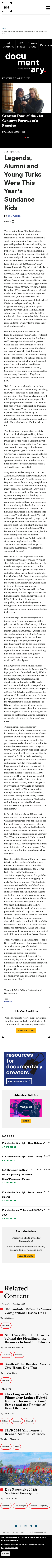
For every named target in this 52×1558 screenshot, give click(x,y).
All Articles (8, 45)
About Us (26, 1532)
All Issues (21, 45)
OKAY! (5, 1553)
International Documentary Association (7, 7)
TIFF (17, 1447)
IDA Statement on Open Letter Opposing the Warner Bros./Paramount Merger (17, 1174)
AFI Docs (6, 1355)
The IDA (5, 1532)
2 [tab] (28, 137)
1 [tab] (25, 137)
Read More (10, 1147)
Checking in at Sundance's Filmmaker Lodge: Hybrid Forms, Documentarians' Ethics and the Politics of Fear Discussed (26, 1401)
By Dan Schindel (8, 1498)
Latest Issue (32, 45)
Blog (15, 1532)
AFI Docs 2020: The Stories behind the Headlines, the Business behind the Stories (27, 1338)
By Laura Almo (7, 1413)
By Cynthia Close (8, 1373)
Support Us (40, 1532)
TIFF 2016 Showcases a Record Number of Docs (25, 1432)
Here (26, 1121)
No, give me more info (9, 1548)
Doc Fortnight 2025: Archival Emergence (21, 1491)
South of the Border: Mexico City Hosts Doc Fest (28, 1366)
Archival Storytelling (39, 1506)
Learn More (26, 1256)
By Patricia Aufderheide (11, 1347)
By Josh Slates (7, 1318)
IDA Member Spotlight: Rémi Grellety (22, 1156)
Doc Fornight (20, 1506)
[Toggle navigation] (48, 7)
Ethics (5, 1421)
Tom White (14, 216)
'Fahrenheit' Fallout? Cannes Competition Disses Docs (28, 1311)
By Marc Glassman (9, 1439)
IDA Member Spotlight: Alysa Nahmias (23, 1143)
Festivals (8, 1002)
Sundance (17, 1421)
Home (4, 28)
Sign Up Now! (26, 1030)
